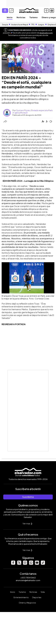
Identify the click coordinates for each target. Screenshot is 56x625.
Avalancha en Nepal (19, 24)
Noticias (21, 17)
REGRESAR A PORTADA (14, 324)
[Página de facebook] (13, 564)
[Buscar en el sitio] (11, 10)
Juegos (41, 24)
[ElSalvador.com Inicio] (28, 10)
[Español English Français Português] (52, 10)
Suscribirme (28, 496)
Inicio (10, 17)
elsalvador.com (46, 33)
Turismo (33, 17)
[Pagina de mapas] (46, 10)
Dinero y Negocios (27, 602)
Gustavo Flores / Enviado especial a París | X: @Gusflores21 (33, 111)
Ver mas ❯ (27, 523)
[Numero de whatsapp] (31, 564)
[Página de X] (19, 564)
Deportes (36, 597)
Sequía (5, 24)
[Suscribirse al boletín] (5, 10)
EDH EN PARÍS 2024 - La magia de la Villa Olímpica (28, 181)
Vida (43, 592)
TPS (32, 24)
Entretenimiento (21, 597)
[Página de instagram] (25, 564)
